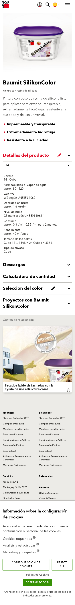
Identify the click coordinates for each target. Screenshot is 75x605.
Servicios (8, 476)
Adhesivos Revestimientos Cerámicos (17, 458)
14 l (8, 165)
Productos (8, 413)
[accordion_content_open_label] (38, 265)
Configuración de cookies (26, 564)
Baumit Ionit (9, 451)
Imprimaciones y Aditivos (16, 440)
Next (71, 360)
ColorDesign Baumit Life (16, 493)
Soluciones (45, 413)
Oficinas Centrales (48, 493)
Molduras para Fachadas (16, 429)
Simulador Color (12, 498)
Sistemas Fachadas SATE (16, 418)
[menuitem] (40, 4)
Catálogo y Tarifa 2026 (15, 487)
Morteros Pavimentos (14, 465)
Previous (3, 360)
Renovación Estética (13, 446)
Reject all (62, 564)
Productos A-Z (10, 482)
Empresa (44, 488)
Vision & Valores (47, 499)
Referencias (46, 476)
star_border (68, 390)
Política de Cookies (37, 575)
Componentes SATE (13, 424)
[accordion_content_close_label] (38, 155)
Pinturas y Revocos (13, 435)
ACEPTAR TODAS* (37, 582)
